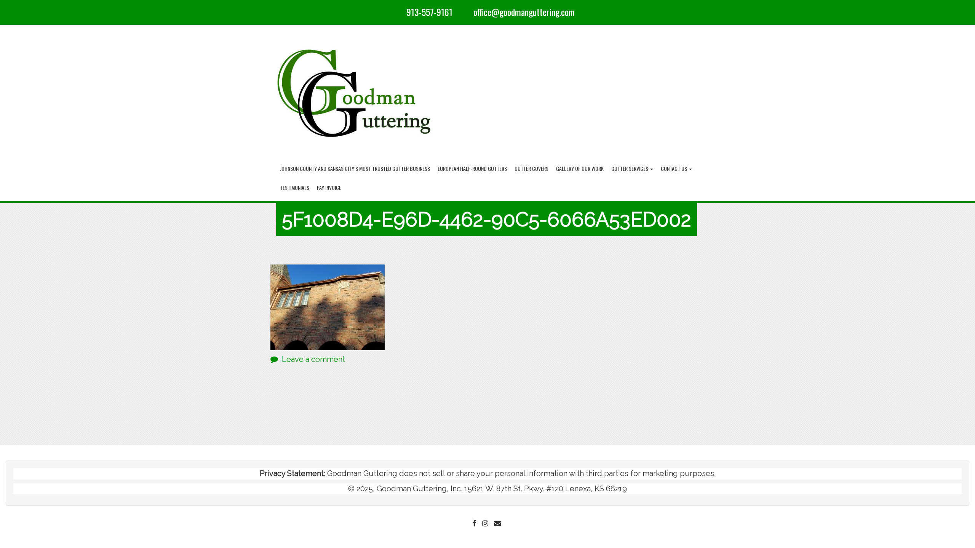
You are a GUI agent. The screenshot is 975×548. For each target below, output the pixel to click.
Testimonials (294, 187)
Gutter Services (630, 168)
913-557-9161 (429, 12)
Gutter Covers (531, 168)
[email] (466, 12)
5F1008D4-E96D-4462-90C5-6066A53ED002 (486, 219)
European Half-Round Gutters (472, 168)
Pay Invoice (329, 187)
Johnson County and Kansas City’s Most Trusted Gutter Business (355, 168)
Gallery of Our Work (580, 168)
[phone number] (399, 12)
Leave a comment (313, 359)
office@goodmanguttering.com (524, 12)
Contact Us (674, 168)
